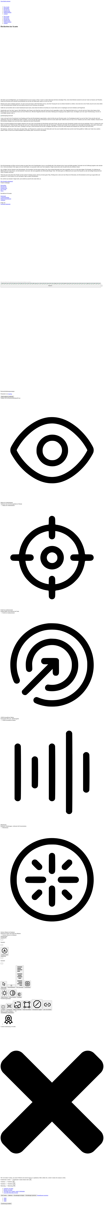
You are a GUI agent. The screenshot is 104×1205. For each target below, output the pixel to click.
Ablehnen (10, 1195)
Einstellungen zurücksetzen (7, 1012)
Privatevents (7, 9)
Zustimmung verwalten (6, 1203)
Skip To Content (5, 1011)
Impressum (3, 196)
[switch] (8, 505)
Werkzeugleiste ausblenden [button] (7, 396)
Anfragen (3, 200)
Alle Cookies (4, 1195)
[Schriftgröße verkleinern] (2, 945)
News (2, 190)
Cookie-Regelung (5, 197)
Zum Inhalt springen (5, 1)
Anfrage (6, 13)
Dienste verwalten (8, 1190)
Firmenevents (7, 11)
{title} (5, 1198)
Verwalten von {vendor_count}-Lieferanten (14, 1191)
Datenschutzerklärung (6, 198)
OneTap (10, 394)
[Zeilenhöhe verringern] (2, 963)
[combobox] (51, 285)
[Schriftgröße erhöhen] (2, 939)
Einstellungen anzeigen (19, 1195)
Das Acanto (6, 7)
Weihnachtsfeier (7, 12)
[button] (101, 285)
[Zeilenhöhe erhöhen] (2, 958)
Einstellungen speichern (31, 1195)
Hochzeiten (6, 8)
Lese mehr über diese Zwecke (11, 1192)
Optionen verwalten (8, 1188)
